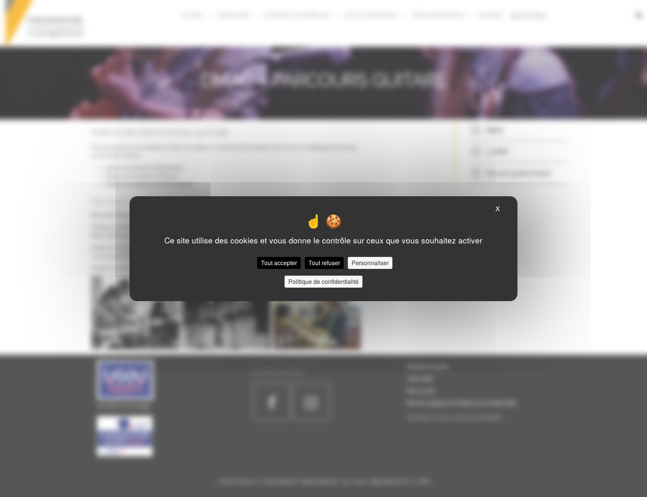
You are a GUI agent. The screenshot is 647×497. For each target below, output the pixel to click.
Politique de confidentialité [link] (323, 281)
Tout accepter (279, 262)
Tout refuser (324, 262)
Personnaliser (370, 262)
